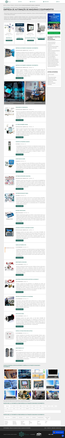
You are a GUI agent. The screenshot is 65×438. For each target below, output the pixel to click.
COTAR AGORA (9, 40)
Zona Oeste (20, 417)
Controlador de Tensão (52, 77)
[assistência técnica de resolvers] (38, 395)
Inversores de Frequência (52, 80)
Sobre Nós (46, 1)
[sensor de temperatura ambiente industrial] (52, 384)
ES (27, 406)
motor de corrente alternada (53, 60)
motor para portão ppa (52, 53)
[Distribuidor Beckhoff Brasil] (9, 198)
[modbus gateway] (24, 374)
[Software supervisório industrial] (9, 180)
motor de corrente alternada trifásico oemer (24, 7)
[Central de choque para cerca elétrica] (9, 335)
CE (20, 408)
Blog (59, 1)
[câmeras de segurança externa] (24, 384)
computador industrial (52, 66)
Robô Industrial (50, 81)
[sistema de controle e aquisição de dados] (10, 384)
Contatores (50, 84)
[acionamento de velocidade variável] (24, 395)
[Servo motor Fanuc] (9, 318)
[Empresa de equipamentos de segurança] (9, 301)
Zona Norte (14, 417)
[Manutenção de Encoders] (9, 266)
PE (7, 408)
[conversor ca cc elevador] (10, 374)
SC (47, 406)
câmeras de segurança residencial (54, 50)
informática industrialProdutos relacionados (54, 38)
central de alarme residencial (53, 59)
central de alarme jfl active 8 (14, 7)
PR (40, 406)
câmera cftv (50, 49)
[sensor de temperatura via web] (52, 374)
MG (20, 406)
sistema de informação (51, 42)
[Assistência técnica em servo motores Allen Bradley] (9, 284)
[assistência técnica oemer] (38, 384)
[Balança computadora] (9, 215)
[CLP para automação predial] (9, 129)
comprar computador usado (53, 63)
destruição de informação (34, 7)
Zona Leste (34, 417)
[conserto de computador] (38, 374)
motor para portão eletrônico (53, 46)
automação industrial (51, 43)
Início (20, 1)
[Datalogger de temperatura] (9, 112)
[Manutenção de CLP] (9, 352)
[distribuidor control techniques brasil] (52, 395)
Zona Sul (27, 417)
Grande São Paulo (40, 417)
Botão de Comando (51, 74)
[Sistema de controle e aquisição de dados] (9, 232)
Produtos (33, 1)
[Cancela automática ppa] (9, 249)
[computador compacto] (10, 395)
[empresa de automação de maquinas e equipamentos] (14, 91)
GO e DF (27, 408)
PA (40, 408)
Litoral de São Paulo (47, 418)
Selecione (7, 406)
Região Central (7, 417)
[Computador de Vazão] (9, 163)
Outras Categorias (53, 71)
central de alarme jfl (51, 52)
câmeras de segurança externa (53, 62)
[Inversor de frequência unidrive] (9, 146)
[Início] (8, 1)
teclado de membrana (51, 56)
